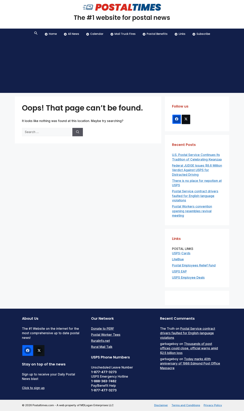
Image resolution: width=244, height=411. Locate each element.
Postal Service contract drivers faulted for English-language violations (195, 196)
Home (53, 34)
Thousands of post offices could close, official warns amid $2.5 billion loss (189, 348)
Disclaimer (161, 405)
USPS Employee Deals (188, 277)
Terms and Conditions (185, 405)
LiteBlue (178, 259)
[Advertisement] (122, 66)
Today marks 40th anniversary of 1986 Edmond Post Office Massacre (190, 363)
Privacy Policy (213, 405)
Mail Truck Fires (125, 34)
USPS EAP (179, 271)
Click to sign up (33, 388)
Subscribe (203, 34)
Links (182, 34)
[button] (36, 34)
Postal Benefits (157, 34)
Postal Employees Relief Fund (194, 265)
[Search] (77, 132)
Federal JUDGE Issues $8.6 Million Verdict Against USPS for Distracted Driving (197, 170)
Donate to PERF (102, 328)
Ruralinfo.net (100, 341)
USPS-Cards (181, 253)
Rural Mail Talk (101, 347)
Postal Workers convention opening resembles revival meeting (192, 211)
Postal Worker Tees (105, 335)
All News (73, 34)
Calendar (96, 34)
